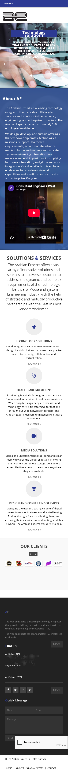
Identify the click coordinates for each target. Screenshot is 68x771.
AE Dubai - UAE (12, 654)
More (57, 690)
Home (9, 768)
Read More (33, 363)
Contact (51, 768)
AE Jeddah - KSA (13, 665)
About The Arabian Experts (29, 768)
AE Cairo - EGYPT (13, 677)
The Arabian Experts (17, 759)
